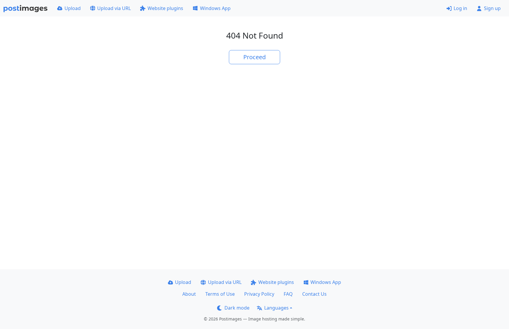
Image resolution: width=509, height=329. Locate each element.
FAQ (288, 294)
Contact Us (314, 294)
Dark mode (236, 308)
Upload (73, 8)
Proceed (254, 57)
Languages (276, 308)
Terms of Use (220, 294)
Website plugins (165, 8)
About (189, 294)
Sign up (492, 8)
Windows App (215, 8)
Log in (460, 8)
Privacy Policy (259, 294)
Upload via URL (114, 8)
